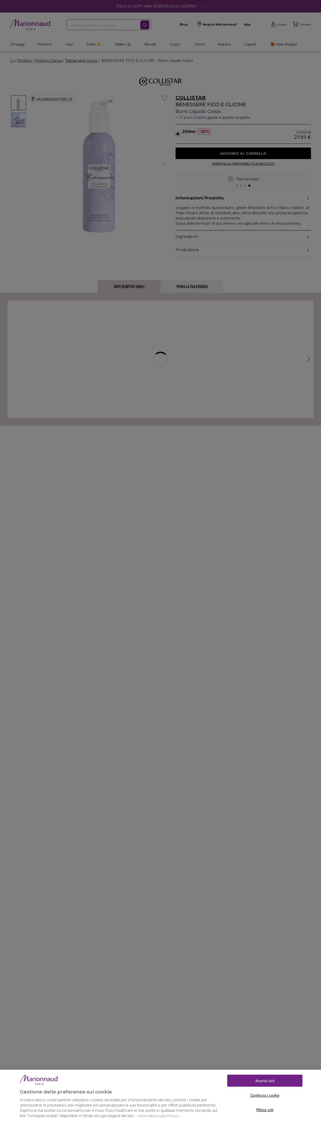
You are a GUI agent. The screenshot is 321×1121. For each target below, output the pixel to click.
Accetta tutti (264, 1080)
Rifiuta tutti (265, 1109)
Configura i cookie (265, 1095)
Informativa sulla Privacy (158, 1115)
